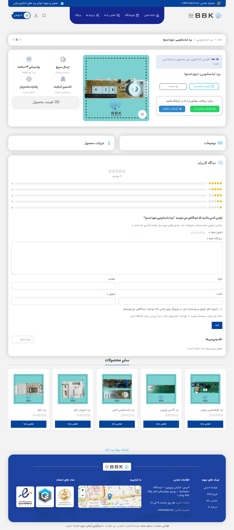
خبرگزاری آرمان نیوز (91, 526)
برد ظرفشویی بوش (212, 410)
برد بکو (42, 410)
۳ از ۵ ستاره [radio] (197, 232)
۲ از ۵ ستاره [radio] (200, 232)
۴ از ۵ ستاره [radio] (195, 232)
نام (219, 294)
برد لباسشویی (204, 40)
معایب (111, 279)
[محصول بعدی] (13, 40)
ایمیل (111, 294)
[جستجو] (44, 15)
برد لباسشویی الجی (123, 410)
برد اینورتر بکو (82, 410)
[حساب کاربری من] (36, 15)
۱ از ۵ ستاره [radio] (203, 232)
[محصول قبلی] (20, 40)
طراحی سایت (162, 526)
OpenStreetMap (119, 506)
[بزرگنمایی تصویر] (142, 114)
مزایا (220, 279)
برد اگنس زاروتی (169, 410)
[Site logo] (205, 15)
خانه (219, 40)
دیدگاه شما (214, 239)
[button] (110, 496)
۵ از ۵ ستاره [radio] (192, 232)
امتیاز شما (215, 232)
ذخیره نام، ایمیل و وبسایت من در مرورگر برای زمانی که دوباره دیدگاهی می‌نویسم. (171, 309)
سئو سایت (146, 526)
